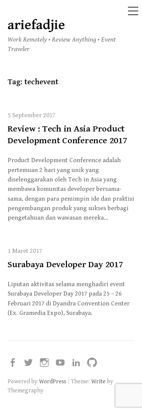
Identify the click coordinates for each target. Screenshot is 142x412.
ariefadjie (36, 25)
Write (98, 381)
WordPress (52, 381)
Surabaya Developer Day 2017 (65, 264)
